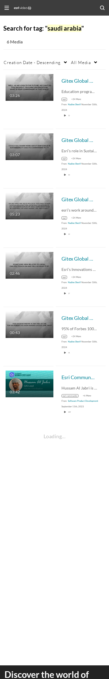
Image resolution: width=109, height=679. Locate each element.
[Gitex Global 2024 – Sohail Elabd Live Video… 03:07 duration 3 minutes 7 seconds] (29, 146)
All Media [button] (81, 62)
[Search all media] (102, 7)
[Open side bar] (6, 7)
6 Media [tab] (15, 41)
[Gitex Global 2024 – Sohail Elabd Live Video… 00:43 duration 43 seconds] (29, 324)
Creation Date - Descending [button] (32, 62)
